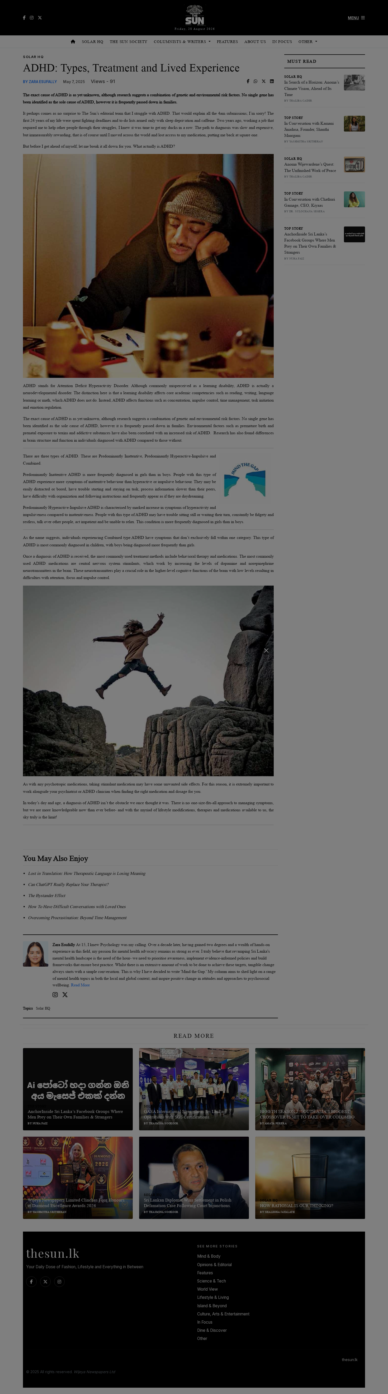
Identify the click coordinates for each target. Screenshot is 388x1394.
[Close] (266, 650)
